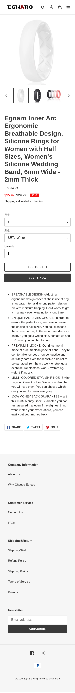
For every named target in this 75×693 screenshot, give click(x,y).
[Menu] (68, 7)
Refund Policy (17, 560)
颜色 (7, 230)
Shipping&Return (19, 550)
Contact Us (15, 512)
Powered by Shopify (49, 678)
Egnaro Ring (31, 678)
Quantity (9, 246)
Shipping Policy (18, 571)
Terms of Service (19, 581)
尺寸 (7, 214)
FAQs (12, 522)
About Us (14, 474)
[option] (21, 95)
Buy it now (37, 277)
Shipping (9, 201)
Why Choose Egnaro (21, 484)
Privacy (13, 592)
